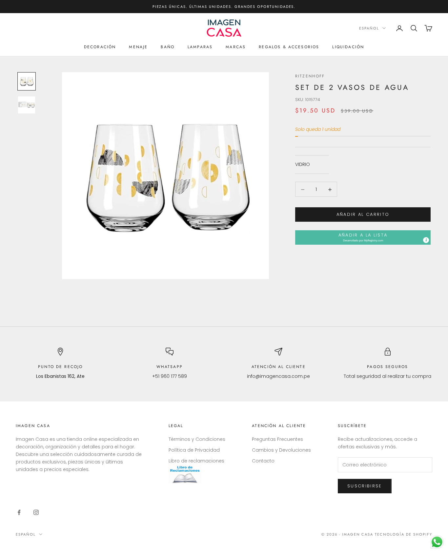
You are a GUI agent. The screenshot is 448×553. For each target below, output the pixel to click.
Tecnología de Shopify (403, 534)
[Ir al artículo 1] (26, 81)
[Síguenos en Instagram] (36, 512)
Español (369, 28)
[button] (363, 237)
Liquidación (348, 47)
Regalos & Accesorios (289, 47)
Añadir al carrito (363, 215)
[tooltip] (426, 240)
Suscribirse (364, 486)
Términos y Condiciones (197, 439)
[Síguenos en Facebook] (19, 512)
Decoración (100, 47)
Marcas (236, 47)
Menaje (138, 47)
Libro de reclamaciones (196, 461)
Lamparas (200, 47)
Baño (167, 47)
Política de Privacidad (194, 450)
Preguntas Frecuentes (277, 439)
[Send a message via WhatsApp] (437, 542)
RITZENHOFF (310, 76)
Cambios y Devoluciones (281, 450)
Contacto (263, 461)
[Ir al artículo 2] (26, 105)
